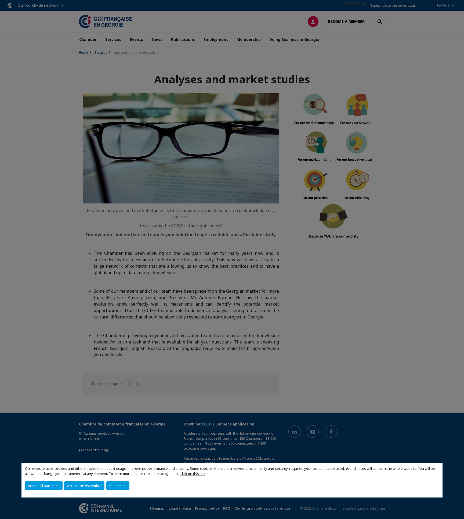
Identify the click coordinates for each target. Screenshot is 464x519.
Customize (117, 485)
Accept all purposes (44, 485)
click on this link (192, 473)
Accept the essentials (84, 485)
